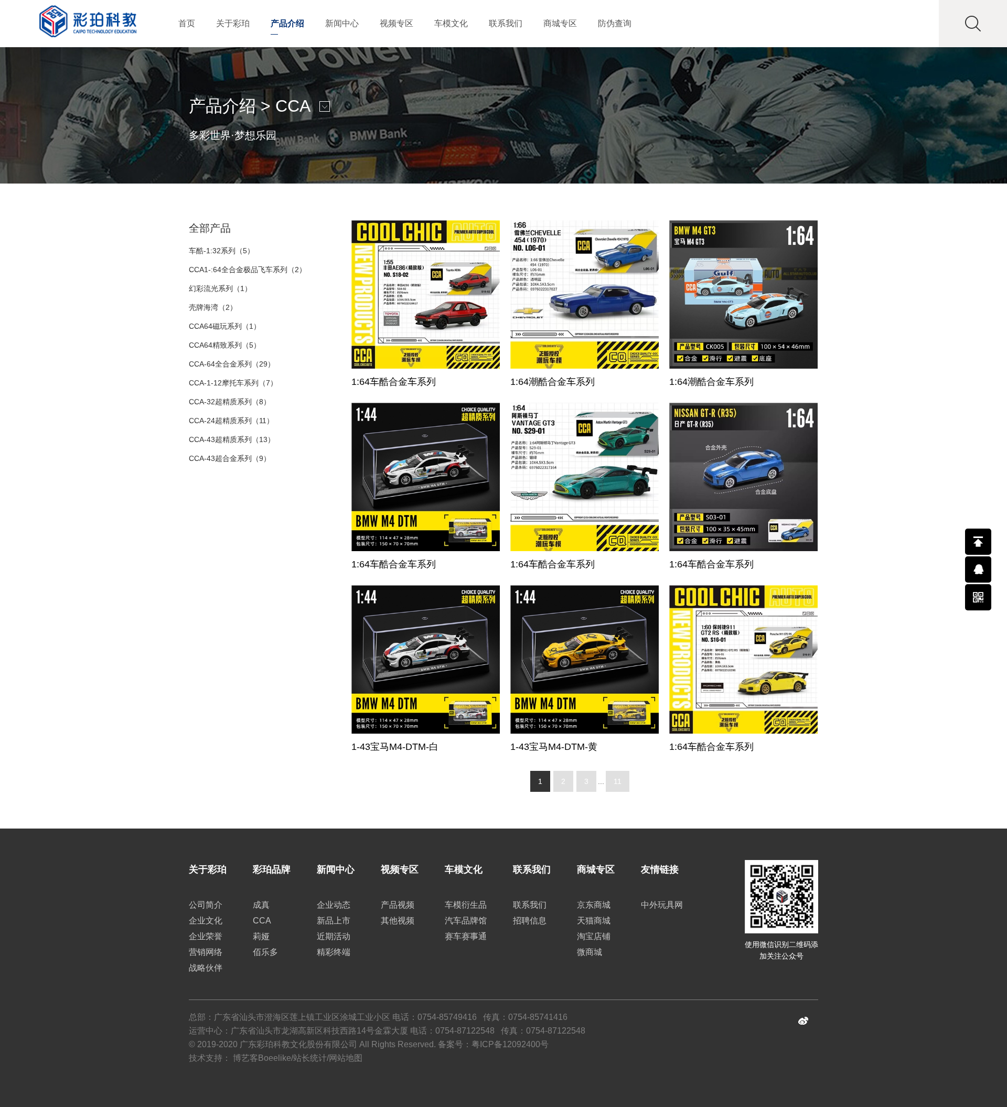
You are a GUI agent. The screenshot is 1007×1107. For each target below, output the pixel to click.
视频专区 (396, 23)
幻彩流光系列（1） (220, 288)
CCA (292, 105)
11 (618, 781)
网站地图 (345, 1058)
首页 (186, 23)
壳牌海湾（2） (213, 307)
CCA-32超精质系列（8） (230, 401)
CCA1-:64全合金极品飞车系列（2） (247, 269)
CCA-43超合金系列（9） (230, 458)
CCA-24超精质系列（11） (231, 420)
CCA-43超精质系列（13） (232, 439)
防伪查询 (614, 23)
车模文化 (451, 23)
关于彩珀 (233, 23)
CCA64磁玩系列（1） (225, 326)
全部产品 (210, 228)
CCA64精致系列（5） (225, 345)
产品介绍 (287, 23)
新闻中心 (342, 23)
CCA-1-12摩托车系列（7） (233, 383)
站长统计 (310, 1058)
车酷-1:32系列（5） (221, 250)
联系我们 (505, 23)
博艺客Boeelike (262, 1058)
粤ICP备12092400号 (510, 1044)
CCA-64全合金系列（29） (232, 364)
